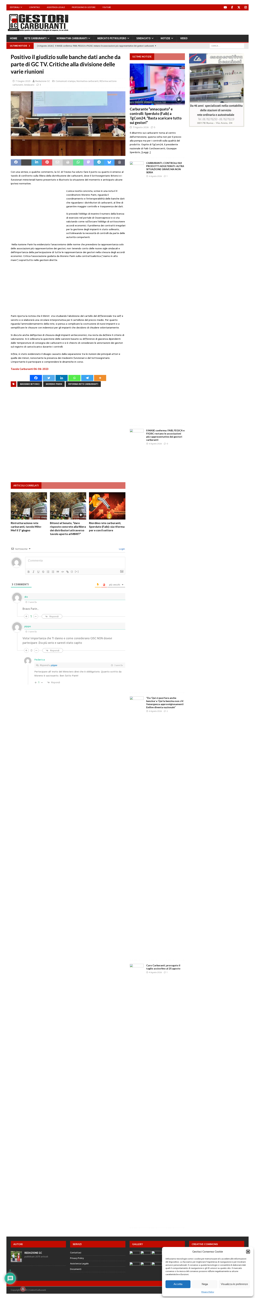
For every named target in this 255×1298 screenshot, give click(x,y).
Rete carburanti (35, 38)
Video (184, 38)
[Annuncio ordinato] (48, 572)
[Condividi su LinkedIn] (36, 162)
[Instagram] (246, 7)
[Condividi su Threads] (119, 162)
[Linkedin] (62, 378)
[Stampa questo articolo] (68, 162)
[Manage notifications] (23, 1289)
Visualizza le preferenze (234, 1284)
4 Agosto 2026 (155, 972)
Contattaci (34, 7)
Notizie (165, 38)
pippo (54, 665)
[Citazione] (57, 572)
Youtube (106, 7)
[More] (100, 378)
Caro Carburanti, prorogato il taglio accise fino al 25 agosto (163, 967)
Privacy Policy (207, 1292)
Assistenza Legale (56, 7)
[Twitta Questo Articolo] (26, 162)
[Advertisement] (185, 22)
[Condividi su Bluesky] (109, 162)
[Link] (67, 572)
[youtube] (225, 7)
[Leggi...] (146, 152)
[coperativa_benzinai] (216, 125)
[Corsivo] (33, 572)
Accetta (178, 1284)
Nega (205, 1284)
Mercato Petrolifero (111, 38)
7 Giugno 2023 (23, 81)
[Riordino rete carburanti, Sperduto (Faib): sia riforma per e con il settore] (107, 506)
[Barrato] (43, 572)
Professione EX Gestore (83, 7)
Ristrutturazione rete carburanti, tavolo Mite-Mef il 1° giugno (26, 526)
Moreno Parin (54, 384)
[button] (248, 1251)
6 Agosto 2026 (155, 176)
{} (72, 571)
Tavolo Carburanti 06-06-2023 (29, 369)
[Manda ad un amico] (57, 162)
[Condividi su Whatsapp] (78, 162)
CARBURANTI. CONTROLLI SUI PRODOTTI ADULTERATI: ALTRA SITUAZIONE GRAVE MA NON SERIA (165, 167)
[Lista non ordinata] (52, 572)
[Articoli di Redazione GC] (16, 1260)
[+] (77, 571)
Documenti (75, 1269)
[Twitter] (239, 7)
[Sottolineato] (38, 572)
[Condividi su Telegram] (99, 162)
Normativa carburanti (72, 38)
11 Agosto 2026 (141, 127)
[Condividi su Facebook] (16, 162)
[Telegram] (87, 378)
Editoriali (15, 7)
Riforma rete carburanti (83, 384)
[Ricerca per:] (227, 46)
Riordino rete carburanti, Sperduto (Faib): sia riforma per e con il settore (107, 526)
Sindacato (143, 38)
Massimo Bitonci (30, 384)
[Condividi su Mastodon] (88, 162)
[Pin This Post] (47, 162)
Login (121, 549)
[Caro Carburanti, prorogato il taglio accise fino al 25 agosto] (137, 1094)
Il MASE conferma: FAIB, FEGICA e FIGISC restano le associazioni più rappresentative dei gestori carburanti (165, 435)
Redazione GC (42, 81)
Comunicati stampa (65, 81)
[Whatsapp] (74, 378)
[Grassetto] (28, 572)
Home (13, 38)
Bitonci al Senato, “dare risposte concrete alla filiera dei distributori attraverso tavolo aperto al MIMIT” (68, 528)
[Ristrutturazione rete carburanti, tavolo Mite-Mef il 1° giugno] (29, 506)
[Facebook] (232, 7)
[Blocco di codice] (62, 572)
